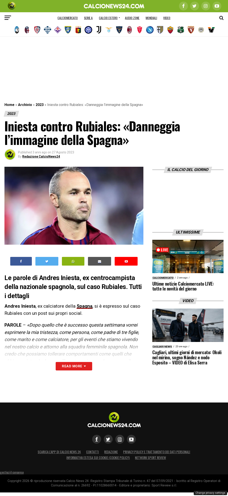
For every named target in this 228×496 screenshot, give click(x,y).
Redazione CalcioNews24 (41, 156)
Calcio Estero (108, 17)
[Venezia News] (211, 30)
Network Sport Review (150, 457)
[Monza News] (139, 30)
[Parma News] (160, 30)
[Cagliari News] (37, 30)
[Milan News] (129, 30)
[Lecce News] (119, 30)
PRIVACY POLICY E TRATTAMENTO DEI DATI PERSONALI (156, 451)
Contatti (92, 451)
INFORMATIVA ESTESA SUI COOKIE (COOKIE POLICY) (98, 457)
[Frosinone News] (68, 30)
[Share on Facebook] (21, 261)
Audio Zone (132, 17)
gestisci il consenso (12, 472)
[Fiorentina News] (58, 30)
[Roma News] (170, 30)
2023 (40, 105)
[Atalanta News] (17, 30)
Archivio (25, 105)
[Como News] (47, 30)
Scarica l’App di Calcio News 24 (59, 451)
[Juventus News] (99, 30)
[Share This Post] (73, 261)
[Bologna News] (27, 30)
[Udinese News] (201, 30)
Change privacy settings (210, 492)
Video (166, 17)
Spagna (84, 306)
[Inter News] (88, 30)
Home (9, 105)
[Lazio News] (109, 30)
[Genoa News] (78, 30)
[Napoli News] (150, 30)
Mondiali (151, 17)
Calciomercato (67, 17)
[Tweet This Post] (46, 261)
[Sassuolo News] (180, 30)
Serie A (88, 17)
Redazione (111, 451)
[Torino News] (191, 30)
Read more (72, 366)
